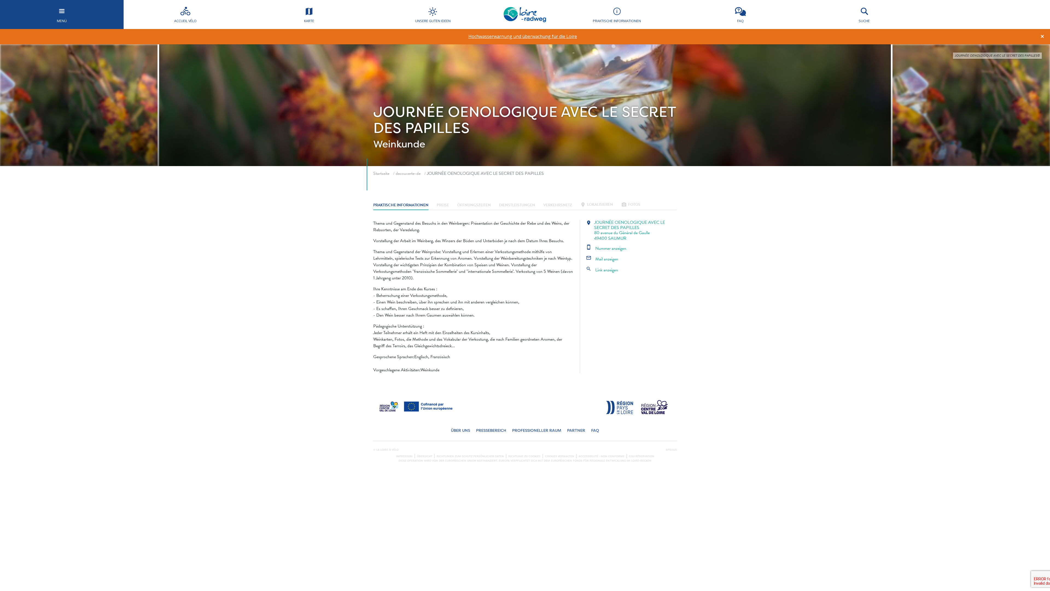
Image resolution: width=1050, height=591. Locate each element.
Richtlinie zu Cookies (524, 456)
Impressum (404, 456)
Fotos (630, 205)
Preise (443, 205)
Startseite (381, 173)
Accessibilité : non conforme (602, 456)
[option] (523, 36)
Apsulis (671, 449)
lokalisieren (596, 205)
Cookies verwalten (559, 456)
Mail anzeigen (602, 259)
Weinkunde (399, 144)
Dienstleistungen (517, 205)
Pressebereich (491, 430)
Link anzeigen (602, 270)
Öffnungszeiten (474, 205)
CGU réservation (641, 456)
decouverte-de (408, 173)
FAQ (595, 430)
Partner (576, 430)
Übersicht (424, 456)
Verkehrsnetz (557, 205)
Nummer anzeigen (606, 248)
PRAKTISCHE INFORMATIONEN (400, 205)
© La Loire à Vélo (386, 449)
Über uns (460, 430)
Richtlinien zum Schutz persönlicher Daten (470, 456)
